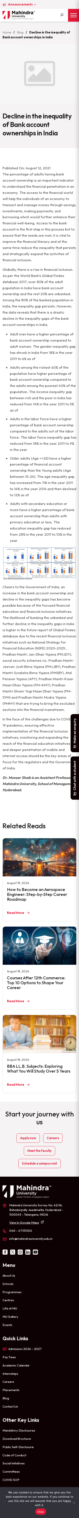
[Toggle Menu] (73, 15)
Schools (8, 1284)
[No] (74, 1502)
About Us (9, 1275)
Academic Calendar (16, 1365)
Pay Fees (9, 1357)
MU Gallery (10, 1317)
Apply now (28, 1138)
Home (7, 32)
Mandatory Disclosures (19, 1430)
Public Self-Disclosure (18, 1447)
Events (7, 1325)
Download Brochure (17, 1439)
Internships (10, 1374)
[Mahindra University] (19, 15)
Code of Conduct (14, 1455)
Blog (20, 32)
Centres (8, 1300)
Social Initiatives (14, 1463)
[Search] (62, 15)
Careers (53, 1138)
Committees (11, 1471)
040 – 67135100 (20, 1231)
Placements (11, 1390)
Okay (40, 1511)
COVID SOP (11, 1480)
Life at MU (10, 1308)
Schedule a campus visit (39, 1163)
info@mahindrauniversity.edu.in (30, 1239)
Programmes (12, 1292)
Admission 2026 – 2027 (25, 1349)
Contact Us (10, 1406)
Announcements (20, 4)
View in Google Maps (24, 1223)
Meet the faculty (39, 1151)
